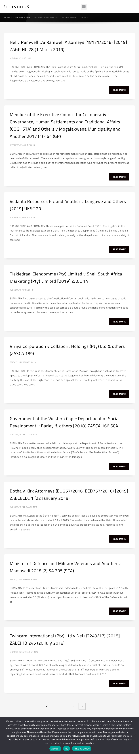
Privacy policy (82, 748)
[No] (134, 735)
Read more (119, 90)
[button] (84, 7)
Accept (55, 748)
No (66, 748)
